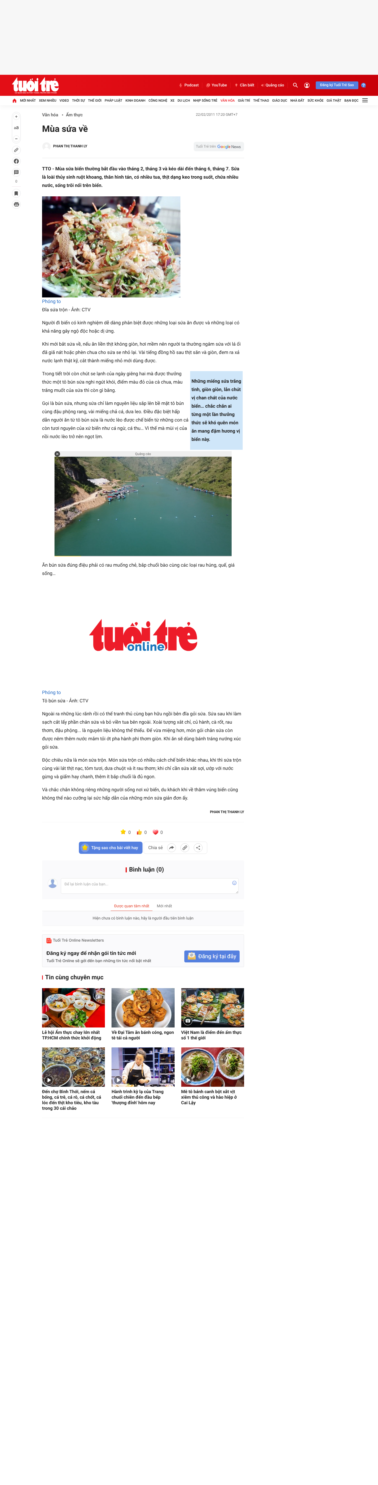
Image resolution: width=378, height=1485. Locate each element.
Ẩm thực (74, 114)
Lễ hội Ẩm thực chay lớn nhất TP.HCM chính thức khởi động (71, 1035)
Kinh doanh (135, 100)
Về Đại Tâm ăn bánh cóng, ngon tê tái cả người (143, 1035)
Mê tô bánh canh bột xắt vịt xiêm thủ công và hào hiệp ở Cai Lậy (209, 1097)
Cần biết (247, 85)
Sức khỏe (315, 100)
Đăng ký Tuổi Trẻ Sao (337, 85)
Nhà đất (297, 100)
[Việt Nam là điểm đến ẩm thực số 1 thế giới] (212, 1007)
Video (64, 100)
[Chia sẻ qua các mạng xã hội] (198, 847)
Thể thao (261, 100)
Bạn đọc (352, 100)
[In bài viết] (16, 204)
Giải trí (244, 100)
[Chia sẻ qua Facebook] (171, 847)
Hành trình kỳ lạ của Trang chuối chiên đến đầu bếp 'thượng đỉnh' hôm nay (138, 1097)
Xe (172, 100)
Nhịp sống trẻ (205, 100)
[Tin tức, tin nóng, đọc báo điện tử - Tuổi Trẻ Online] (35, 85)
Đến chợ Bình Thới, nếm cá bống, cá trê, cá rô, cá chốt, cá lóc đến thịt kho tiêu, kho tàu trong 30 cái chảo (71, 1100)
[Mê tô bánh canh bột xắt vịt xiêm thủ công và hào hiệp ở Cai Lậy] (212, 1067)
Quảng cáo (275, 85)
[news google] (219, 146)
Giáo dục (279, 100)
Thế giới (95, 100)
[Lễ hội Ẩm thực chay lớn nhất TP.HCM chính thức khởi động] (73, 1007)
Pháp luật (113, 100)
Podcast (191, 85)
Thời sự (78, 100)
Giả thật (334, 100)
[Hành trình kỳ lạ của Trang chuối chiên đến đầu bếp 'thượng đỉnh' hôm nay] (143, 1067)
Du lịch (184, 100)
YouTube (219, 85)
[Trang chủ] (14, 100)
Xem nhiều (47, 100)
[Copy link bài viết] (184, 847)
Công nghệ (158, 100)
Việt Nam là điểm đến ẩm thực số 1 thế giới (211, 1035)
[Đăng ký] (212, 956)
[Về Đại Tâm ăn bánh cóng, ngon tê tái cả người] (143, 1007)
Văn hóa (228, 100)
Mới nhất (28, 100)
